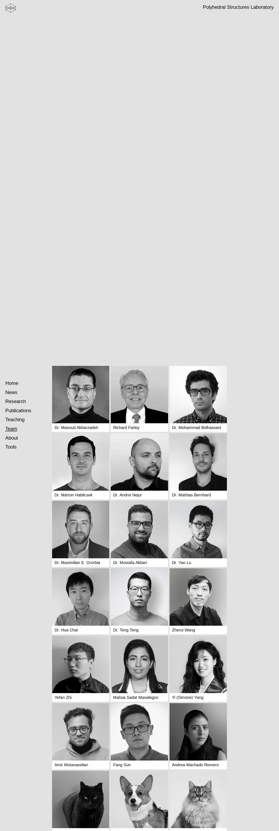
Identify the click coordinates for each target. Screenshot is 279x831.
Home (11, 383)
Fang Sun (122, 765)
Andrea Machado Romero (195, 765)
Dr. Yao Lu (181, 562)
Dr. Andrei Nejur (127, 495)
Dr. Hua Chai (66, 630)
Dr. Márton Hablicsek (74, 495)
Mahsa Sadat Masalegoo (135, 697)
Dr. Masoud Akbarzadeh (76, 427)
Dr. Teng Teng (125, 630)
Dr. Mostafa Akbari (130, 562)
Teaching (15, 419)
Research (15, 401)
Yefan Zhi (63, 697)
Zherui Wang (183, 630)
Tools (11, 447)
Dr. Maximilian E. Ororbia (77, 562)
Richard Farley (126, 427)
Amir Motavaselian (71, 765)
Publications (18, 410)
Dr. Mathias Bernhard (191, 495)
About (11, 438)
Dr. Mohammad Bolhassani (196, 427)
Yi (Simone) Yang (187, 697)
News (11, 392)
